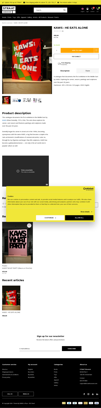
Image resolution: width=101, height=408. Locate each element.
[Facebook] (84, 394)
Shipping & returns (7, 372)
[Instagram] (88, 394)
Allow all (79, 217)
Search (64, 10)
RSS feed (32, 403)
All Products (43, 17)
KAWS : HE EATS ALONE (11, 312)
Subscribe (72, 349)
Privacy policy (6, 377)
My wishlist (31, 377)
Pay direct (76, 56)
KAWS (4, 120)
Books (4, 17)
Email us (26, 394)
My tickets (31, 374)
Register (30, 369)
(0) (62, 31)
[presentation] (50, 60)
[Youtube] (93, 394)
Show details (85, 212)
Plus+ (26, 403)
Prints (9, 17)
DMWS (22, 403)
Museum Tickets (53, 17)
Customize (49, 217)
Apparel (23, 17)
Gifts (18, 17)
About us (4, 369)
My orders (31, 372)
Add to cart (77, 50)
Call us (9, 394)
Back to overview (7, 23)
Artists (35, 17)
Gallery (29, 17)
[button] (6, 100)
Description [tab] (65, 71)
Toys (14, 17)
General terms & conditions (10, 374)
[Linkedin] (97, 394)
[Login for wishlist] (96, 50)
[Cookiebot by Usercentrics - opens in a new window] (84, 189)
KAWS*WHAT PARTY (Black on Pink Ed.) (17, 268)
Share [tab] (88, 71)
